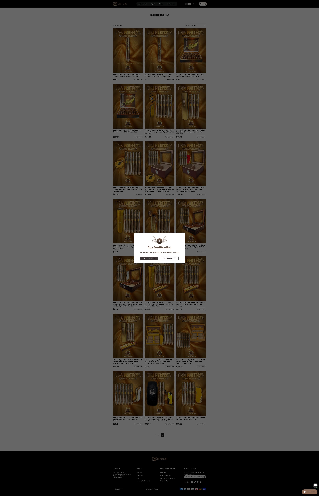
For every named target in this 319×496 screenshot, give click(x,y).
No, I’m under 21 (169, 258)
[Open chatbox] (315, 485)
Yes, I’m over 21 (149, 258)
